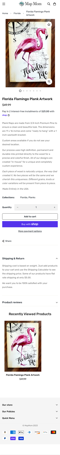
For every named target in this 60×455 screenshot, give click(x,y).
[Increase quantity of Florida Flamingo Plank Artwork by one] (54, 207)
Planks (31, 197)
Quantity (7, 207)
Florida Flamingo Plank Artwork (23, 375)
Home (5, 13)
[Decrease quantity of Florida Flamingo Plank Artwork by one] (17, 207)
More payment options (30, 231)
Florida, (24, 197)
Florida (17, 13)
